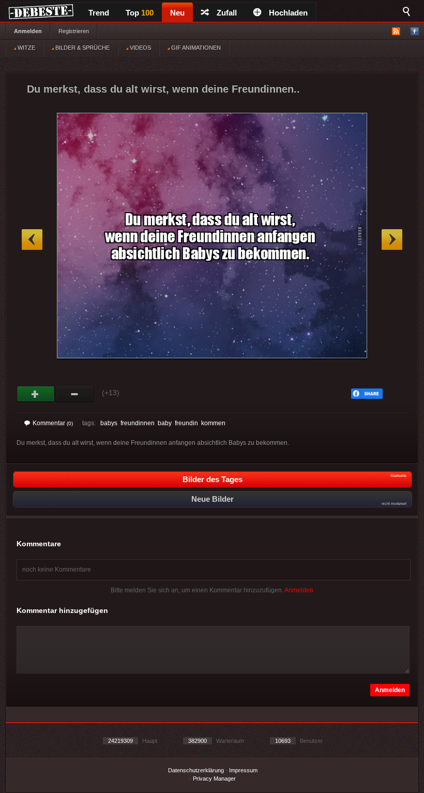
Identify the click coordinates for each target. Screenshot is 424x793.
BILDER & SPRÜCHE (82, 47)
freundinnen (137, 423)
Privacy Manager (214, 778)
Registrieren (73, 31)
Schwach (74, 394)
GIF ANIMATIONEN (195, 47)
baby (165, 423)
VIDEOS (139, 47)
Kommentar (53, 423)
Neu (177, 12)
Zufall (227, 12)
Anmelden (28, 31)
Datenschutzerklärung (196, 770)
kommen (213, 423)
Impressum (243, 770)
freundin (186, 423)
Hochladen (288, 12)
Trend (98, 12)
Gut (36, 394)
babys (108, 423)
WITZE (25, 47)
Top (140, 12)
